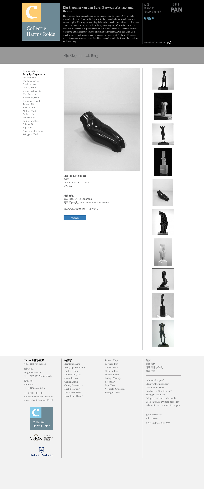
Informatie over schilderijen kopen (163, 405)
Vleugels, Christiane (33, 130)
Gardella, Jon (29, 84)
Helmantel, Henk (31, 97)
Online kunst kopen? (156, 387)
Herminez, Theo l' (31, 100)
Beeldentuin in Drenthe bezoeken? (163, 401)
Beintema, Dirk (30, 70)
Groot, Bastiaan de (32, 90)
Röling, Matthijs (31, 120)
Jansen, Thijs (29, 104)
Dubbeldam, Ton (31, 80)
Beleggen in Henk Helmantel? (161, 398)
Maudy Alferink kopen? (157, 383)
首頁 (146, 4)
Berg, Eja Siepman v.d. (34, 74)
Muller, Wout (29, 110)
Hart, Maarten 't (30, 94)
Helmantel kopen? (155, 380)
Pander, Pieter (29, 117)
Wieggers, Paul (30, 134)
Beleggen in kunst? (155, 394)
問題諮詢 (75, 217)
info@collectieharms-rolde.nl (94, 202)
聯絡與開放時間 (153, 11)
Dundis (155, 418)
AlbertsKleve (157, 414)
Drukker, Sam (29, 77)
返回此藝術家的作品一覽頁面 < (81, 209)
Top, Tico (27, 127)
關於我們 (149, 8)
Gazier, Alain (29, 87)
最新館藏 (149, 18)
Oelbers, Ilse (29, 114)
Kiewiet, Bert (29, 107)
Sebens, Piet (29, 124)
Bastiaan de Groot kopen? (159, 391)
